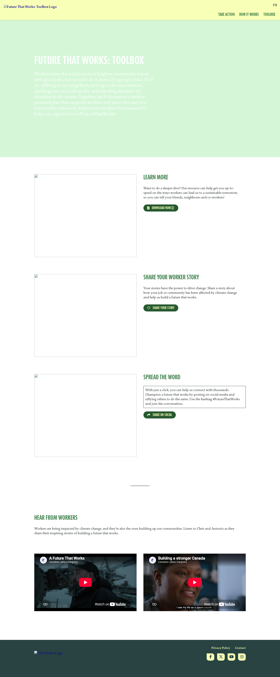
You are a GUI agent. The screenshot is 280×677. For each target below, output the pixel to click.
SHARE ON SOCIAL (162, 415)
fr (275, 5)
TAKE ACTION (226, 15)
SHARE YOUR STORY (163, 308)
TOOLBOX (269, 15)
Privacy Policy (220, 648)
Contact (240, 648)
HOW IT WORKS (249, 15)
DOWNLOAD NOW (161, 208)
